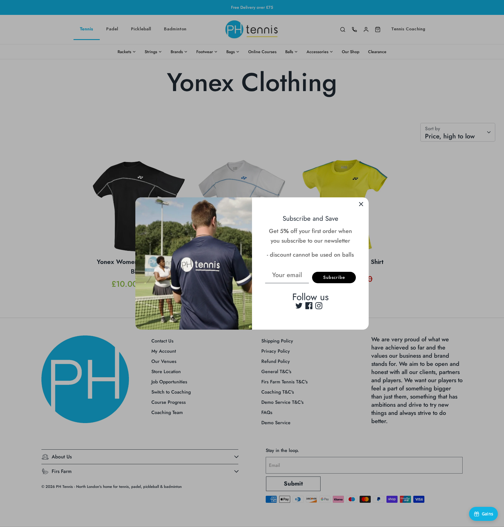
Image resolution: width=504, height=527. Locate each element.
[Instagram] (318, 305)
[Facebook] (308, 305)
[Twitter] (298, 305)
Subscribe (334, 277)
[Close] (361, 205)
